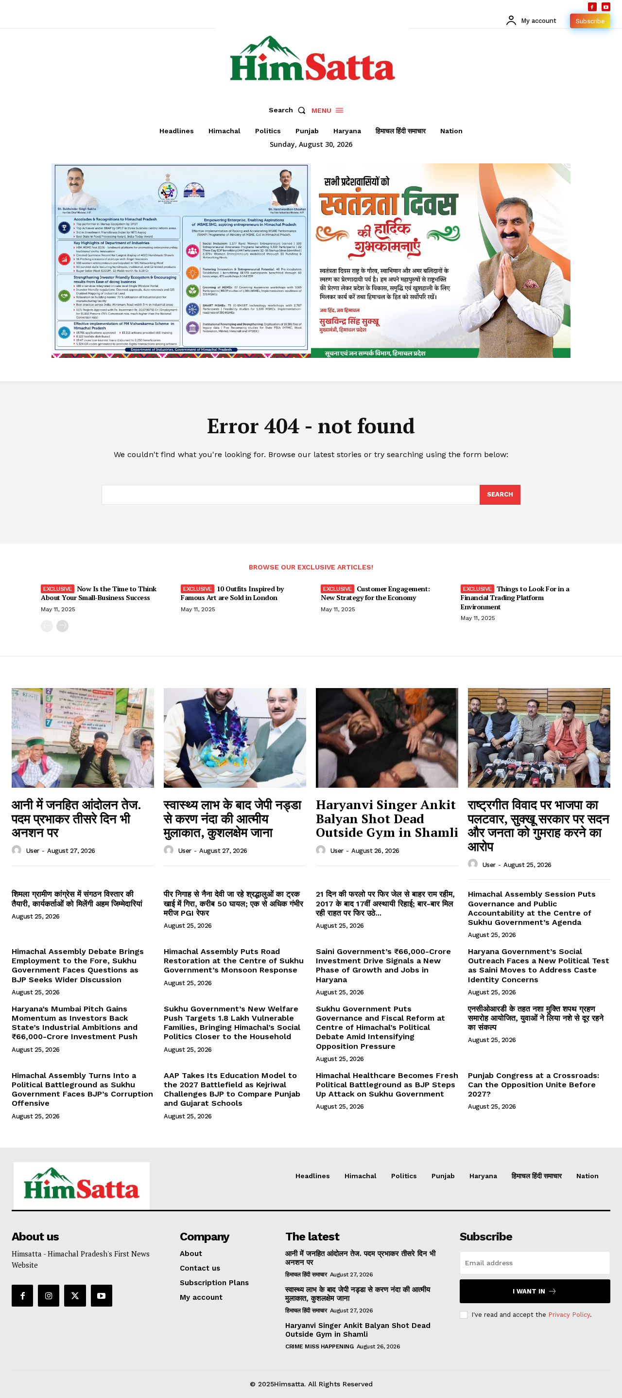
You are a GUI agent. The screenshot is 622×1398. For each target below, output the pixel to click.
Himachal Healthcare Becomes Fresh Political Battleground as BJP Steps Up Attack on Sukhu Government (387, 1084)
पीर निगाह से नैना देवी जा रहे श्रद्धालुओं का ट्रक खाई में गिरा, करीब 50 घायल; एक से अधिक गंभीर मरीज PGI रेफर (233, 903)
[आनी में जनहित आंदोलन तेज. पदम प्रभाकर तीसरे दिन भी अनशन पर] (83, 738)
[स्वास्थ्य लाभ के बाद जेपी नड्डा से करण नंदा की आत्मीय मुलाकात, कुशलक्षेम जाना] (235, 738)
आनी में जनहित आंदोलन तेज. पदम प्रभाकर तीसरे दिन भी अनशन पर (76, 818)
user (32, 850)
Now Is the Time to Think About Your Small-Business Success (98, 593)
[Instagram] (48, 1295)
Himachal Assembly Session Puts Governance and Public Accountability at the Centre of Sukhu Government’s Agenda (532, 908)
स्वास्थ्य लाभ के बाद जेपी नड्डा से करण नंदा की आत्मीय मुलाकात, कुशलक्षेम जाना (232, 818)
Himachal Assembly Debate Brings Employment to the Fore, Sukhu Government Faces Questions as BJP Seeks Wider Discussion (78, 965)
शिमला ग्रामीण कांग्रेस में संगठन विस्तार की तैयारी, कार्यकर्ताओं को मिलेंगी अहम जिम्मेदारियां (77, 898)
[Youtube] (606, 6)
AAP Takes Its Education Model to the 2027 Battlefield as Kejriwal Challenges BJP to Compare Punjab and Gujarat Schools (232, 1089)
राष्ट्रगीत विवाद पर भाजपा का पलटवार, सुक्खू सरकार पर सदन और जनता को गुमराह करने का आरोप (538, 825)
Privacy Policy (569, 1314)
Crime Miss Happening (319, 1346)
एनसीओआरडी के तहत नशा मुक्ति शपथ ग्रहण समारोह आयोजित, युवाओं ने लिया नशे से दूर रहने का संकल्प (536, 1018)
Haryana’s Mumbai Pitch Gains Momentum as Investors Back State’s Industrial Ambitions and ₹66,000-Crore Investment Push (75, 1023)
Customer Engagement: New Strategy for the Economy (375, 593)
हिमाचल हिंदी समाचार (306, 1274)
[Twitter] (75, 1295)
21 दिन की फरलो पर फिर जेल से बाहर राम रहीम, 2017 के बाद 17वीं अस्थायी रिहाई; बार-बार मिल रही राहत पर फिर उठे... (385, 903)
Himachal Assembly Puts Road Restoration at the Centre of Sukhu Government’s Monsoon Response (234, 960)
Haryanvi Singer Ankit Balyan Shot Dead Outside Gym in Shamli (387, 818)
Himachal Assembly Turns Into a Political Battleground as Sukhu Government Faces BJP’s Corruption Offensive (82, 1089)
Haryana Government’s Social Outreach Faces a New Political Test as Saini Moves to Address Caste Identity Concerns (538, 965)
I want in (529, 1291)
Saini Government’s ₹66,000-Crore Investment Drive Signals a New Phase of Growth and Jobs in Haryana (383, 965)
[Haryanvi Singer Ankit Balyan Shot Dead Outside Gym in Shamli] (387, 738)
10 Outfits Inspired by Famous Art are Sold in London (232, 593)
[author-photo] (18, 850)
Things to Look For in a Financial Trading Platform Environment (515, 597)
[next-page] (62, 626)
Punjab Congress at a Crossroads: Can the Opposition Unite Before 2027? (533, 1084)
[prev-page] (47, 626)
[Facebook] (592, 6)
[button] (289, 110)
